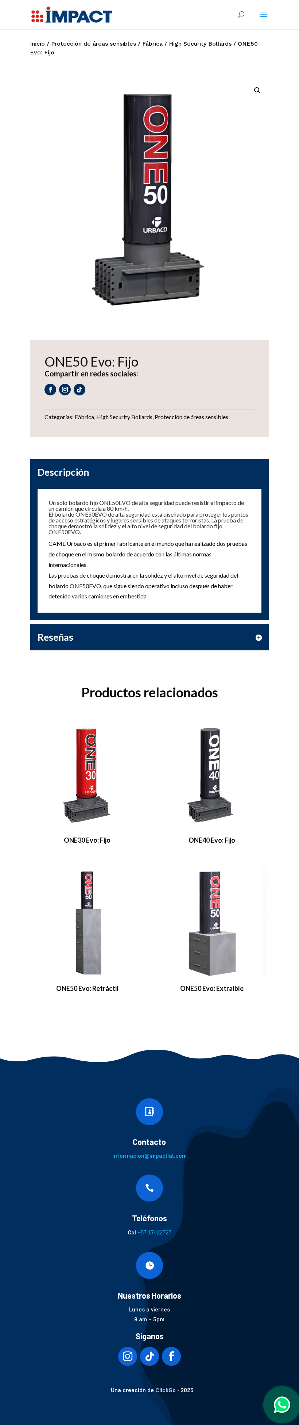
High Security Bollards (200, 43)
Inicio (37, 43)
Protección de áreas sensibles (93, 43)
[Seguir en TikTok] (79, 389)
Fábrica (152, 43)
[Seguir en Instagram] (65, 389)
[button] (257, 90)
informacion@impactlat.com (149, 1156)
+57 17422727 (154, 1232)
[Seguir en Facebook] (50, 389)
